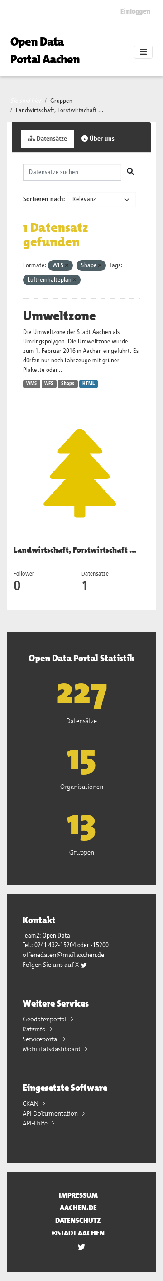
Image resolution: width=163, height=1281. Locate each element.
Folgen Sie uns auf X (51, 965)
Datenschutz (78, 1220)
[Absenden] (130, 172)
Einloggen (135, 11)
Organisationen (81, 786)
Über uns (101, 139)
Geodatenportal (45, 1019)
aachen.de (78, 1207)
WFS (48, 383)
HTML (88, 383)
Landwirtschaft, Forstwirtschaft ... (60, 110)
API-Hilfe (36, 1123)
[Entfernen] (66, 265)
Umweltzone (59, 316)
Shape (68, 383)
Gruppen (61, 101)
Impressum (78, 1195)
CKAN (31, 1103)
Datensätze (51, 139)
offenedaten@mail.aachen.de (63, 955)
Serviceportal (41, 1039)
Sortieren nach (43, 199)
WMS (31, 383)
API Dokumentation (51, 1113)
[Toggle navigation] (143, 52)
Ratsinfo (35, 1029)
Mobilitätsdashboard (52, 1049)
